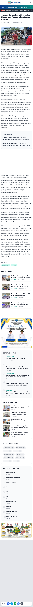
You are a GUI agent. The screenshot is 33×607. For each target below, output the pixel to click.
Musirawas (20, 447)
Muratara (7, 461)
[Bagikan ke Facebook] (8, 603)
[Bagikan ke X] (11, 603)
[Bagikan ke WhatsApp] (15, 603)
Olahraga (19, 454)
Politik (16, 461)
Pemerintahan (8, 457)
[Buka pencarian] (26, 2)
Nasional (7, 451)
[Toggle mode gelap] (30, 2)
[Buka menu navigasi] (2, 2)
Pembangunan (8, 454)
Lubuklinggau (5, 265)
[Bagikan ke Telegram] (18, 603)
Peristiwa (14, 265)
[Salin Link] (21, 603)
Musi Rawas (20, 457)
